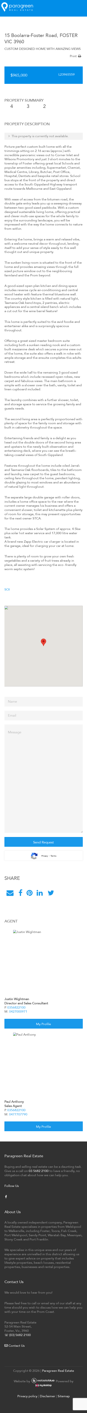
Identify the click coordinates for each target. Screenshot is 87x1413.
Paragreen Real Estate (58, 1371)
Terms (53, 856)
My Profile (43, 1024)
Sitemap (64, 1396)
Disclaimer (47, 1396)
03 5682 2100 (39, 1171)
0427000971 (18, 1011)
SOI (7, 589)
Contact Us (16, 1346)
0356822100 (16, 1007)
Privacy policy (27, 1396)
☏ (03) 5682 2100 (17, 1335)
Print (73, 56)
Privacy (44, 856)
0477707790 (18, 1114)
